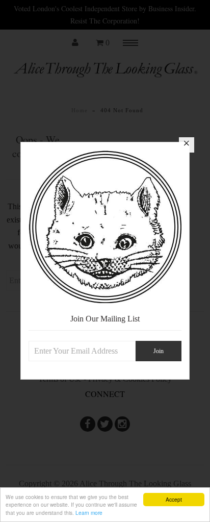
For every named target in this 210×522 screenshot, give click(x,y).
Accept (174, 499)
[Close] (186, 145)
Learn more (88, 512)
